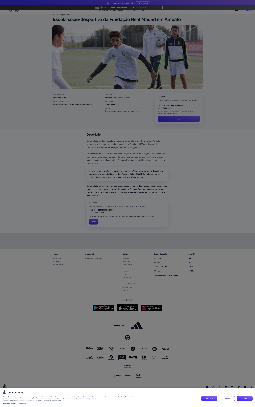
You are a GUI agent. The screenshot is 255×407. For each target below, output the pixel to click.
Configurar (227, 398)
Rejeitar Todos (245, 398)
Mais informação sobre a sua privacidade (14, 403)
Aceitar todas (209, 398)
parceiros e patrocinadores (90, 399)
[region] (127, 397)
